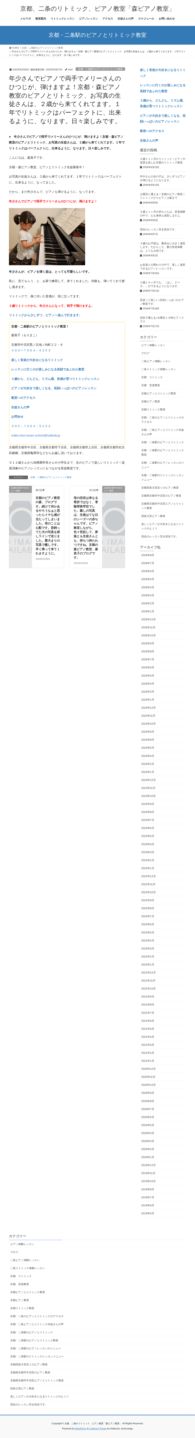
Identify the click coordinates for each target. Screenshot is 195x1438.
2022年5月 (147, 932)
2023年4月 (147, 844)
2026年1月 (147, 611)
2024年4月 (147, 755)
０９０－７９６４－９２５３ (31, 426)
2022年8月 (147, 908)
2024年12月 (148, 707)
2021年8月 (147, 1004)
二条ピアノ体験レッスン (156, 361)
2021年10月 (148, 988)
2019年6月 (147, 1205)
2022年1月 (147, 964)
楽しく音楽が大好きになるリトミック (37, 360)
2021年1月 (147, 1060)
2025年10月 (148, 635)
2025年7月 (147, 659)
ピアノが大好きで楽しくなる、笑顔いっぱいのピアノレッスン (54, 388)
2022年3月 (147, 948)
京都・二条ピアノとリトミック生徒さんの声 (162, 432)
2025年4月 (147, 683)
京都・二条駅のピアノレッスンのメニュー (162, 465)
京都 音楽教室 (150, 385)
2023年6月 (147, 828)
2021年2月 (147, 1052)
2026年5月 (147, 579)
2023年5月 (147, 836)
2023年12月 (148, 779)
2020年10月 (148, 1084)
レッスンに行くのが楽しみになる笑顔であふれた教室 (47, 369)
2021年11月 (148, 980)
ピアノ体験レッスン (153, 345)
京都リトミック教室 (153, 409)
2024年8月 (147, 739)
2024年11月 (148, 715)
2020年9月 (147, 1092)
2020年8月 (147, 1101)
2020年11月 (148, 1076)
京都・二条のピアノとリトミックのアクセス (162, 419)
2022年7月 (147, 916)
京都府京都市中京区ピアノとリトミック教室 (162, 506)
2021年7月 (147, 1012)
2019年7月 (147, 1197)
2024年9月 (147, 731)
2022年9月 (147, 900)
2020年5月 (147, 1125)
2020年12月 (148, 1068)
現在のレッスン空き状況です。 (158, 229)
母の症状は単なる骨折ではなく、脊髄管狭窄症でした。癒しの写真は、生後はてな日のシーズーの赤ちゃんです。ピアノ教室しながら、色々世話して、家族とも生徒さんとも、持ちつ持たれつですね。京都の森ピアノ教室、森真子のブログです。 (86, 527)
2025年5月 (147, 675)
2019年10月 (148, 1181)
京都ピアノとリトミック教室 (158, 393)
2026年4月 (147, 587)
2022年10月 (148, 892)
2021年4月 (147, 1036)
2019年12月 (148, 1165)
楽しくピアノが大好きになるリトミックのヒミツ (162, 526)
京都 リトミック (152, 377)
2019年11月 (148, 1173)
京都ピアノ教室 (150, 401)
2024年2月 (147, 763)
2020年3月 (147, 1141)
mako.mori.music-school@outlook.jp (35, 435)
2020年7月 (147, 1109)
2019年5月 (147, 1213)
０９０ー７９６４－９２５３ (31, 350)
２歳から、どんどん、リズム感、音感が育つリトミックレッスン (55, 378)
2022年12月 (148, 876)
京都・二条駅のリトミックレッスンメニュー (162, 477)
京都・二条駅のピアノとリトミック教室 (100, 69)
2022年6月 (147, 924)
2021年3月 (147, 1044)
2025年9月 (147, 643)
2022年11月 (148, 884)
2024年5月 (147, 747)
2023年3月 (147, 852)
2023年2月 (147, 860)
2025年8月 (147, 651)
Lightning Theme (98, 1428)
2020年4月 (147, 1133)
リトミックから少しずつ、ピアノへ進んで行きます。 (45, 315)
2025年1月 (147, 699)
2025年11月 (148, 627)
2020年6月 (147, 1117)
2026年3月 (147, 595)
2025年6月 (147, 667)
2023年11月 (148, 787)
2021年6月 (147, 1020)
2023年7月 (147, 819)
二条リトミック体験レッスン (158, 369)
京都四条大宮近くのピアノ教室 (160, 487)
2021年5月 (147, 1028)
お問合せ (17, 416)
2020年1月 (147, 1157)
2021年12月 (148, 972)
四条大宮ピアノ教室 (153, 516)
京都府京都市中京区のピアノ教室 (161, 495)
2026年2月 (147, 603)
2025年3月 (147, 691)
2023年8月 (147, 811)
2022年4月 (147, 940)
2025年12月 (148, 619)
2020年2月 (147, 1149)
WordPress (80, 1428)
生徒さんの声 (20, 407)
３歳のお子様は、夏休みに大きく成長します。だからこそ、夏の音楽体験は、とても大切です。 (162, 247)
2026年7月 (147, 563)
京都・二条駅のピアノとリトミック (162, 442)
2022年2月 (147, 956)
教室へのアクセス (23, 397)
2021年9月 (147, 996)
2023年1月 (147, 868)
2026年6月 (147, 571)
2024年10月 (148, 723)
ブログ (145, 353)
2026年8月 (147, 555)
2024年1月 (147, 771)
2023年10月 (148, 795)
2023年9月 (147, 803)
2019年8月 (147, 1189)
